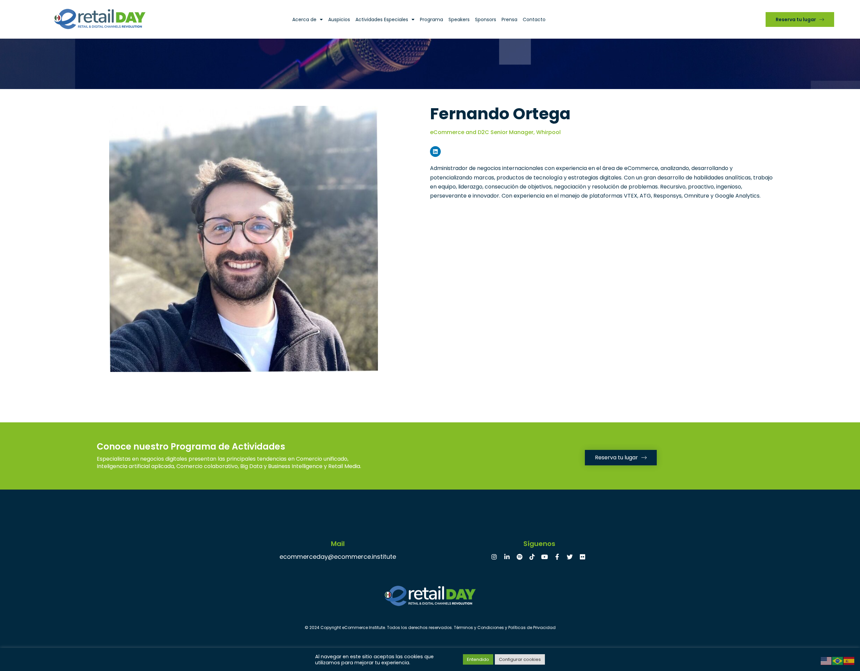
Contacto (534, 19)
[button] (800, 19)
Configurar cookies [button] (520, 659)
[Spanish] (849, 660)
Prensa (509, 19)
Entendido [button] (478, 659)
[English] (826, 660)
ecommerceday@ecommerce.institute (338, 556)
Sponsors (485, 19)
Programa (431, 19)
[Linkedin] (435, 151)
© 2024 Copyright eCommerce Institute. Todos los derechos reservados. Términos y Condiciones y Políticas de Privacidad (430, 627)
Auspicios (339, 19)
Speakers (459, 19)
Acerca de (304, 19)
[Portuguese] (838, 660)
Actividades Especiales (381, 19)
